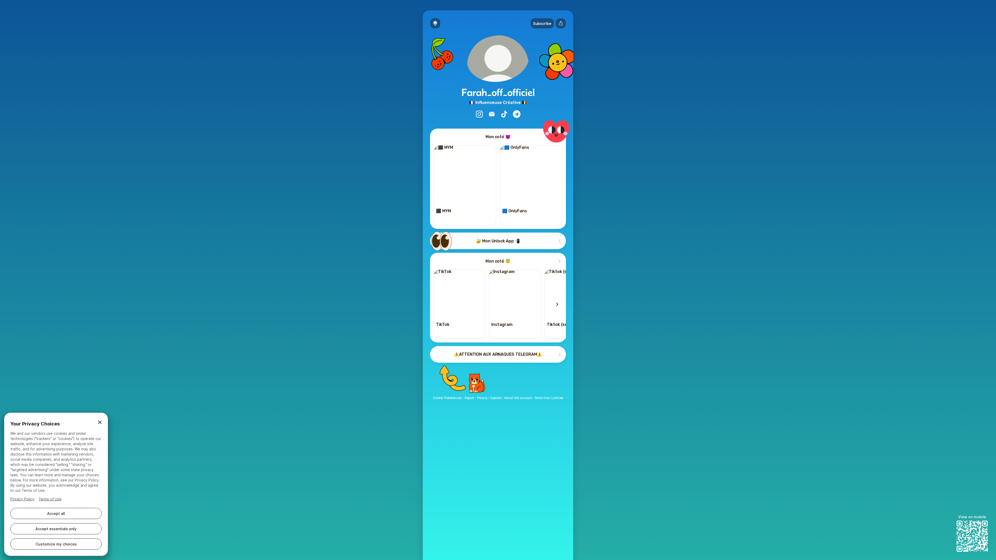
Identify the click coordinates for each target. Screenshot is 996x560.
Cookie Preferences (447, 398)
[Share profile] (561, 23)
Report (469, 398)
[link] (479, 114)
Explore (495, 398)
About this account (518, 398)
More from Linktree (549, 398)
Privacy (482, 398)
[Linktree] (435, 23)
